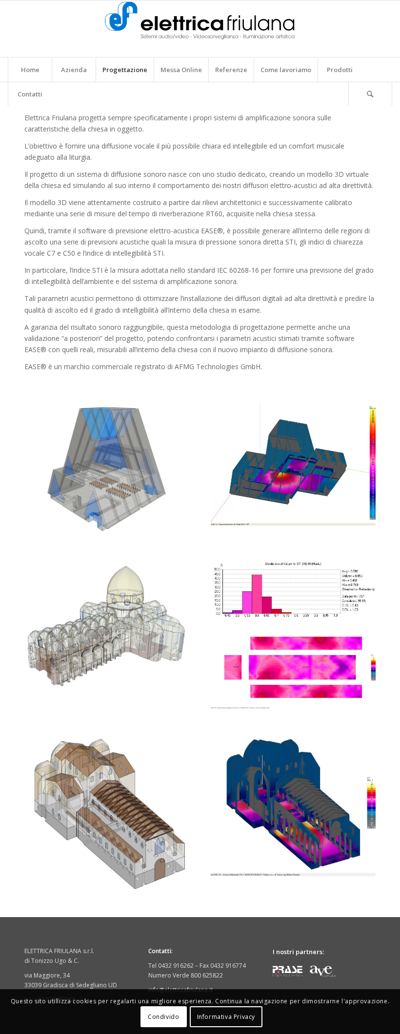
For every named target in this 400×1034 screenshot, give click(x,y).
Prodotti (340, 69)
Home (30, 69)
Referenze (231, 69)
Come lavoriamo (285, 69)
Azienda (74, 69)
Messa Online (181, 69)
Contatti (30, 94)
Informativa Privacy (226, 1017)
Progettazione (124, 69)
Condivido (163, 1017)
